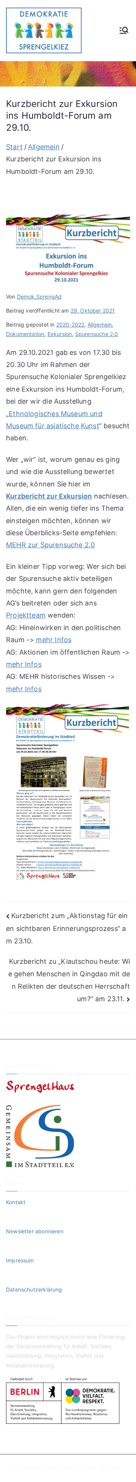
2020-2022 (70, 324)
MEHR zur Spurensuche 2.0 (50, 545)
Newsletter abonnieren (34, 1231)
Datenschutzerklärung (34, 1289)
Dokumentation (25, 334)
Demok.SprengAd (39, 296)
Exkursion (60, 334)
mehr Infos (53, 640)
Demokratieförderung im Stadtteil (78, 1468)
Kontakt (15, 1202)
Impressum (20, 1260)
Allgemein (100, 324)
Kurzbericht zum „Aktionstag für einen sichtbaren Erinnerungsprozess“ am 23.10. (67, 928)
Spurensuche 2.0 (96, 334)
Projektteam (26, 615)
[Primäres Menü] (124, 30)
